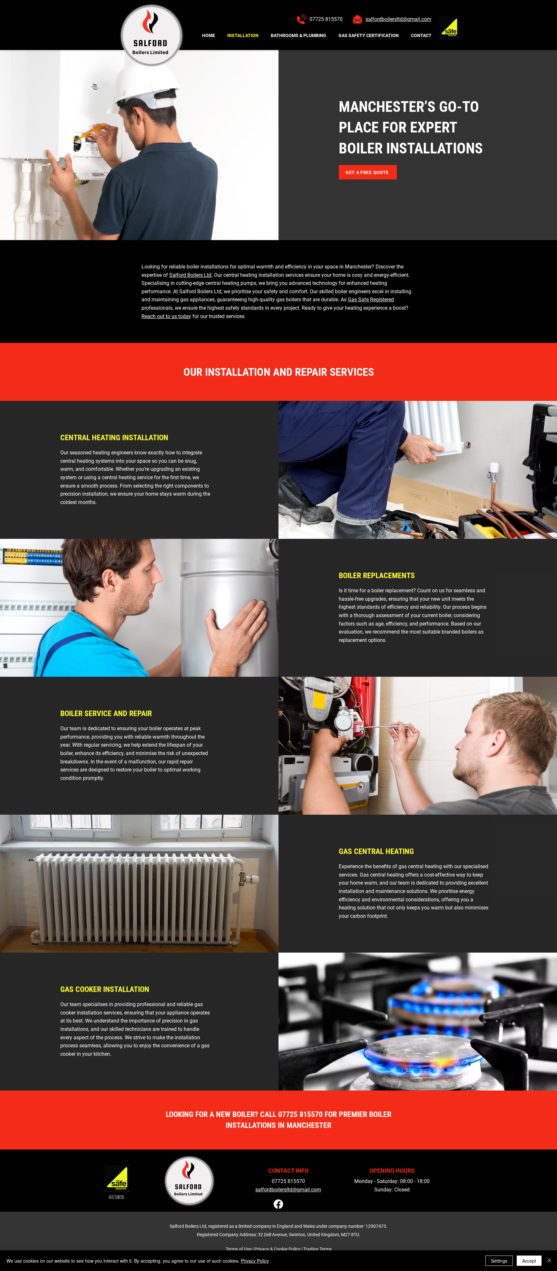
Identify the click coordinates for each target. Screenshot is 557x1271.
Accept (529, 1260)
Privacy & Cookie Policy (277, 1249)
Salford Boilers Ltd (190, 275)
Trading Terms (317, 1249)
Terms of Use (238, 1249)
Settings (499, 1260)
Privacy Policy (255, 1260)
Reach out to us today (166, 316)
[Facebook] (278, 1204)
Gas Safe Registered (371, 299)
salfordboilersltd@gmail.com (288, 1190)
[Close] (549, 1261)
